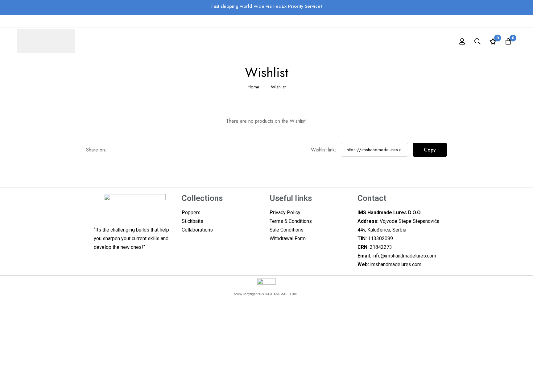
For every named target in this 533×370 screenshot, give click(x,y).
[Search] (477, 41)
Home (253, 86)
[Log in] (462, 41)
